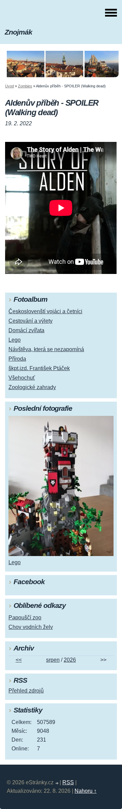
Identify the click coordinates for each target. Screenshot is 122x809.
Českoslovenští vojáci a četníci (45, 311)
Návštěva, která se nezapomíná (46, 349)
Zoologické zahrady (32, 387)
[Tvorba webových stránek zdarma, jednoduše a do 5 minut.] (57, 783)
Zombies (25, 86)
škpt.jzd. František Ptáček (39, 368)
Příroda (17, 359)
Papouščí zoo (24, 617)
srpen (53, 660)
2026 (70, 660)
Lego (14, 340)
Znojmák (18, 32)
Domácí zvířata (26, 330)
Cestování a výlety (30, 321)
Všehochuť (21, 378)
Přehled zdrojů (26, 691)
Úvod (9, 86)
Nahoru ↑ (86, 791)
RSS (68, 782)
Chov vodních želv (30, 627)
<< (19, 660)
